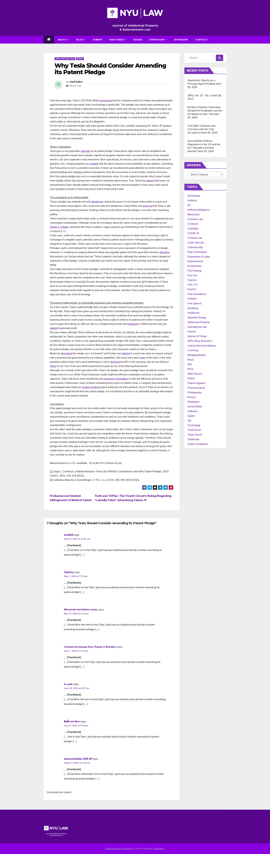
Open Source (195, 373)
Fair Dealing (194, 270)
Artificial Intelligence (199, 209)
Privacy (192, 397)
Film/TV (192, 289)
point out (147, 206)
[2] (143, 281)
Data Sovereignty (197, 252)
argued (150, 180)
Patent (80, 58)
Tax (189, 420)
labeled (126, 353)
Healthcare (194, 313)
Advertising (194, 195)
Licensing (193, 350)
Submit (98, 39)
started (53, 328)
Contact (201, 39)
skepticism (97, 201)
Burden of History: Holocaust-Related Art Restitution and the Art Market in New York (205, 110)
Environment (195, 266)
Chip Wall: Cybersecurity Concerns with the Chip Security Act (202, 129)
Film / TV (193, 284)
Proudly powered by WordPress (119, 848)
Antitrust (192, 200)
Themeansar (158, 848)
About (63, 39)
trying (53, 366)
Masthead (117, 39)
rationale (85, 151)
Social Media (195, 406)
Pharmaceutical (196, 387)
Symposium (157, 39)
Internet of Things (197, 336)
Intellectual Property (199, 322)
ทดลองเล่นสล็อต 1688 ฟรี (78, 758)
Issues (137, 39)
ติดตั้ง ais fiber (72, 721)
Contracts (193, 224)
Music (191, 359)
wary (142, 357)
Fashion (192, 280)
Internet (192, 331)
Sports (191, 416)
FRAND (192, 298)
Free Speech (195, 303)
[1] (83, 281)
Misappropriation (197, 355)
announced (105, 100)
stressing (164, 252)
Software (192, 411)
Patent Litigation (196, 383)
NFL (190, 364)
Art (189, 205)
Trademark (193, 439)
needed (94, 163)
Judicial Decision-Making (201, 345)
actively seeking (91, 387)
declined (115, 362)
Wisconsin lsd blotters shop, (81, 609)
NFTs (190, 369)
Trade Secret (195, 434)
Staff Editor (76, 81)
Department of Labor (199, 256)
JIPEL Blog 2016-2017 (200, 341)
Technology (194, 425)
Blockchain (194, 214)
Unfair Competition (198, 444)
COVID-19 (193, 233)
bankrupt (133, 324)
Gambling (193, 308)
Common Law (195, 219)
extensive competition (116, 378)
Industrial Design (197, 317)
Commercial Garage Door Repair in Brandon (90, 647)
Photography (195, 392)
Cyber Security (196, 242)
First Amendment (197, 294)
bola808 (68, 535)
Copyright (193, 228)
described (66, 353)
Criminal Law (195, 238)
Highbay (69, 572)
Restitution (193, 402)
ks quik (68, 684)
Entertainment (195, 261)
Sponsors (181, 39)
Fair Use (192, 275)
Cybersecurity (195, 247)
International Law (197, 327)
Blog (80, 39)
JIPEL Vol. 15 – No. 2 (200, 95)
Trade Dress (194, 430)
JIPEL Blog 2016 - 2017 (64, 58)
